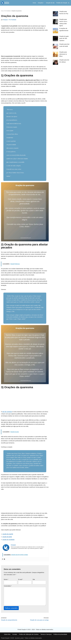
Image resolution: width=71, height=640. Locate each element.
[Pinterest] (4, 559)
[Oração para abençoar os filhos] (55, 55)
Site (34, 579)
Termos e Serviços (46, 634)
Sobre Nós (7, 634)
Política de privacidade (60, 634)
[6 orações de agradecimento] (55, 31)
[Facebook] (2, 559)
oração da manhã (7, 534)
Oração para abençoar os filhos (63, 54)
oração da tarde (7, 536)
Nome (6, 579)
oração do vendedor (8, 539)
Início (34, 3)
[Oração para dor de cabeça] (55, 62)
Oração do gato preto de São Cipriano (64, 38)
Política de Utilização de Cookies (29, 634)
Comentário (8, 586)
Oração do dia (50, 3)
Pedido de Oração (61, 3)
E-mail (20, 579)
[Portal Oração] (5, 2)
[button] (43, 2)
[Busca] (68, 2)
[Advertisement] (25, 45)
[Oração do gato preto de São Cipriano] (55, 39)
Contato (14, 634)
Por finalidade (8, 10)
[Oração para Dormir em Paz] (55, 14)
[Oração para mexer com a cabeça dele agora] (55, 22)
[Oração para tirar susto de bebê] (55, 47)
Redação (5, 19)
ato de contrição (7, 411)
